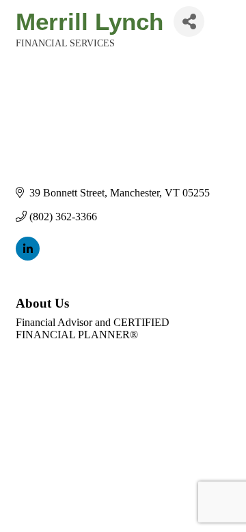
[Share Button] (189, 21)
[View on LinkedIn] (28, 257)
